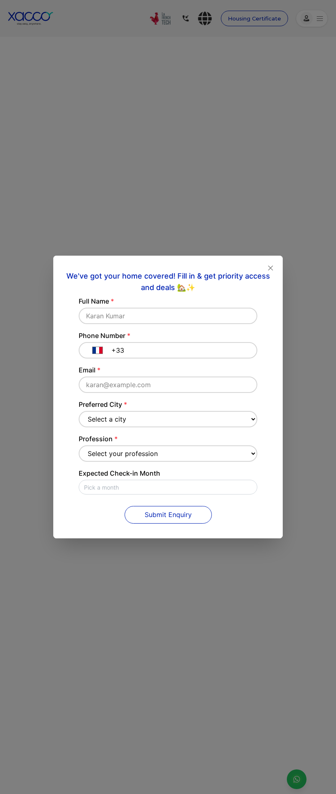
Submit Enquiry (168, 514)
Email (89, 370)
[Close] (270, 267)
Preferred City (103, 404)
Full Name (96, 301)
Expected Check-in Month (119, 473)
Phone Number (104, 335)
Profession (98, 439)
